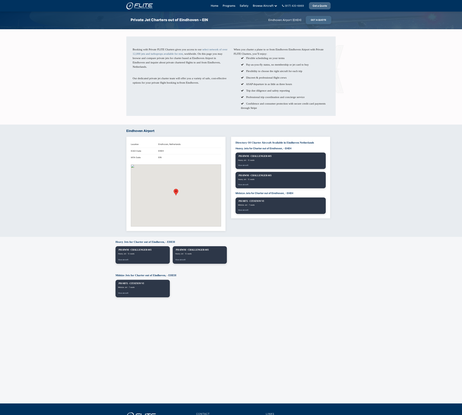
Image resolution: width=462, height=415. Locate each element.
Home (214, 5)
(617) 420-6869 (294, 5)
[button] (176, 192)
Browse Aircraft (263, 5)
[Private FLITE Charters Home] (139, 5)
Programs (229, 5)
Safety (244, 5)
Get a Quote (320, 5)
